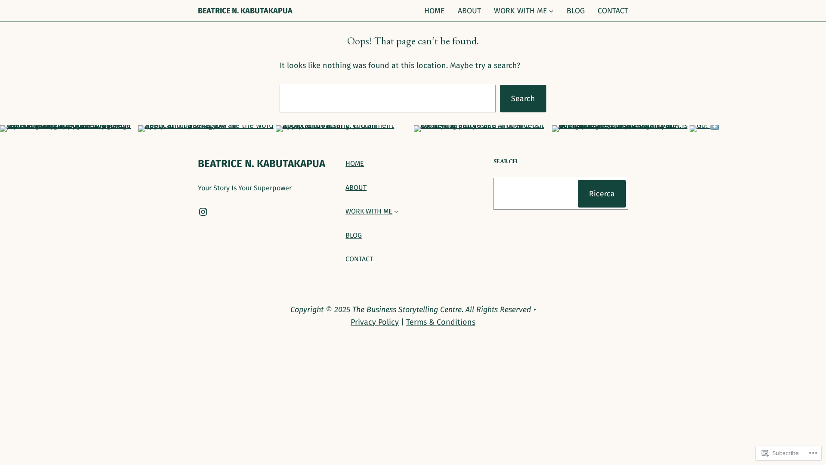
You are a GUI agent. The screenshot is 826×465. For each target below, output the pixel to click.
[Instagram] (203, 212)
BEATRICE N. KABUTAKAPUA (245, 11)
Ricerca (602, 193)
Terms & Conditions (440, 322)
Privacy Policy (375, 322)
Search (523, 98)
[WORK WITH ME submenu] (551, 11)
